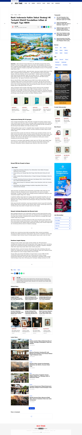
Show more (32, 408)
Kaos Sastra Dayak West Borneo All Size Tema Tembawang (16, 331)
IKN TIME (18, 3)
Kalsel (31, 350)
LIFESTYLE (39, 3)
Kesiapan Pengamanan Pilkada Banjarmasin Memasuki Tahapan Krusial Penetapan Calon (41, 387)
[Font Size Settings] (38, 27)
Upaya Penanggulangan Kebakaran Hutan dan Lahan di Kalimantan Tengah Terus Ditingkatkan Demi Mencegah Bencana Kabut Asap (63, 23)
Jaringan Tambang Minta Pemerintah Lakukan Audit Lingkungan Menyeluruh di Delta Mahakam (31, 312)
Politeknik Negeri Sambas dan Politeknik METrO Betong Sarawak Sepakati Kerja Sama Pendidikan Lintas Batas (63, 29)
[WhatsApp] (48, 27)
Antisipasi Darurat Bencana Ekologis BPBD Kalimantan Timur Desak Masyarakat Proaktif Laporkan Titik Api (45, 298)
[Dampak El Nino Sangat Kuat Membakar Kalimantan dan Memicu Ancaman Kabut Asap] (20, 367)
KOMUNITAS (57, 3)
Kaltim (19, 269)
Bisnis (15, 269)
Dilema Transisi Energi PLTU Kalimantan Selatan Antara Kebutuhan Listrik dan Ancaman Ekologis (32, 183)
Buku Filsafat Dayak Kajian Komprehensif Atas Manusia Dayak (58, 121)
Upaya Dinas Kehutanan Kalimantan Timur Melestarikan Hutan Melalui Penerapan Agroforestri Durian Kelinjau (31, 170)
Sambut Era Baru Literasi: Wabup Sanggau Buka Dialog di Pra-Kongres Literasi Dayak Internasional (62, 86)
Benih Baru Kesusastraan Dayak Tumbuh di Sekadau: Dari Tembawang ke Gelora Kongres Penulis (62, 91)
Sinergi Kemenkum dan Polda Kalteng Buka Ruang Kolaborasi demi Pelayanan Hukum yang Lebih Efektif (63, 39)
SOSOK (44, 3)
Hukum (31, 384)
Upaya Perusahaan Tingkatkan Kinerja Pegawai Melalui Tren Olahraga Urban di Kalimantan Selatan (40, 376)
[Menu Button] (12, 3)
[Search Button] (70, 3)
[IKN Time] (41, 426)
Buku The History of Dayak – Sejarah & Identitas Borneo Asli (26, 110)
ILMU (52, 3)
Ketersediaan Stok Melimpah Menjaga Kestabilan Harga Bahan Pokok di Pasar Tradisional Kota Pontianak (30, 186)
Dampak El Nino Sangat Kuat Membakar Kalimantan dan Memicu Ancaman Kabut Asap (40, 365)
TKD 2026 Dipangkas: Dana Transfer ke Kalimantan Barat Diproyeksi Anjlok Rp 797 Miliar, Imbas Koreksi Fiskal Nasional (64, 18)
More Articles (62, 103)
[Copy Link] (51, 27)
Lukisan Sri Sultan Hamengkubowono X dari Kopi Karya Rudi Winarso (37, 331)
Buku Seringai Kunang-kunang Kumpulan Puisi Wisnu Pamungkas (67, 121)
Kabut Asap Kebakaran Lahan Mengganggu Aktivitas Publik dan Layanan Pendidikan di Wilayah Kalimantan (63, 34)
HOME (26, 3)
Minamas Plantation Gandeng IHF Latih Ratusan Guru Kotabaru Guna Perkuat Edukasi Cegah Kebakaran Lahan (41, 354)
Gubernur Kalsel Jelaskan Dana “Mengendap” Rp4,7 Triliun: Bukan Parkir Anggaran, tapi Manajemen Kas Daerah (62, 97)
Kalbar (31, 362)
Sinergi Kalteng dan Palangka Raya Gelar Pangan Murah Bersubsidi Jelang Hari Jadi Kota (31, 173)
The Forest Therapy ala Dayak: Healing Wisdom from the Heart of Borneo (47, 110)
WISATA (48, 3)
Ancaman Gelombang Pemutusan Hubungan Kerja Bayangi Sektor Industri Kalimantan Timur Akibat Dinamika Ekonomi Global (32, 180)
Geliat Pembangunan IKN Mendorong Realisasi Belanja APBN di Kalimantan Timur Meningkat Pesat (31, 298)
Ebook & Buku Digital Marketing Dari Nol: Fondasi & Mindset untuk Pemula (16, 110)
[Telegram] (46, 27)
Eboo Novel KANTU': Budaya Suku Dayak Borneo (58, 140)
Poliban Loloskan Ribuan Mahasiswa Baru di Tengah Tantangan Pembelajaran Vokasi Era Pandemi (32, 176)
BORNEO (33, 3)
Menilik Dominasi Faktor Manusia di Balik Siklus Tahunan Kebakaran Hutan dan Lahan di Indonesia (41, 399)
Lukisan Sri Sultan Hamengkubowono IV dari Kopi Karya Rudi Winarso (26, 331)
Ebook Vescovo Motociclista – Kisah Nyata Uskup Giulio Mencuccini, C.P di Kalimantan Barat (67, 140)
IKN (29, 3)
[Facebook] (42, 27)
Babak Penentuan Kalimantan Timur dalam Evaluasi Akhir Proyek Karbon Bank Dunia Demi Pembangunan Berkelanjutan (45, 312)
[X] (44, 27)
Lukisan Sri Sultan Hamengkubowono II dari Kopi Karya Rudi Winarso (47, 331)
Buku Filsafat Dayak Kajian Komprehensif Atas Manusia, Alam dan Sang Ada (37, 110)
